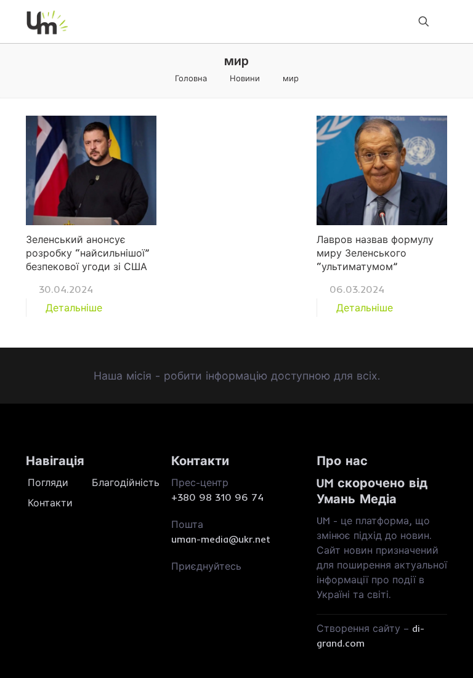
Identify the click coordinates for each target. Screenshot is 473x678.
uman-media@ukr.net (220, 539)
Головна (191, 78)
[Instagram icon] (192, 581)
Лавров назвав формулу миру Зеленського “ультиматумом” (375, 253)
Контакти (50, 503)
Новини (245, 78)
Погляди (48, 482)
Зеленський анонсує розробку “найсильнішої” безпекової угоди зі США (88, 253)
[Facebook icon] (176, 581)
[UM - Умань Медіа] (47, 21)
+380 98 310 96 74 (217, 497)
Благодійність (123, 482)
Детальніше (74, 307)
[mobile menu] (380, 21)
